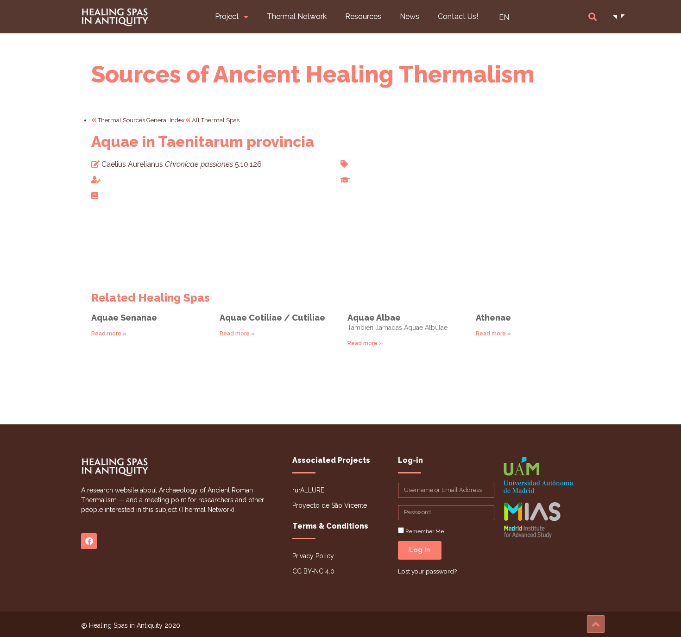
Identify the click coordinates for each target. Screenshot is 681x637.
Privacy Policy (313, 556)
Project (227, 16)
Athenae (493, 317)
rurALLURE (308, 490)
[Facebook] (89, 541)
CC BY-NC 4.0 (313, 571)
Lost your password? (427, 571)
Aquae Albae (374, 317)
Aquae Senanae (124, 317)
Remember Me (424, 531)
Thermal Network (297, 16)
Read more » (108, 333)
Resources (363, 16)
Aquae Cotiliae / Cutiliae (272, 317)
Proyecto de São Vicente (329, 505)
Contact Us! (458, 16)
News (409, 16)
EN (504, 17)
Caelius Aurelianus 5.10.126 (181, 164)
